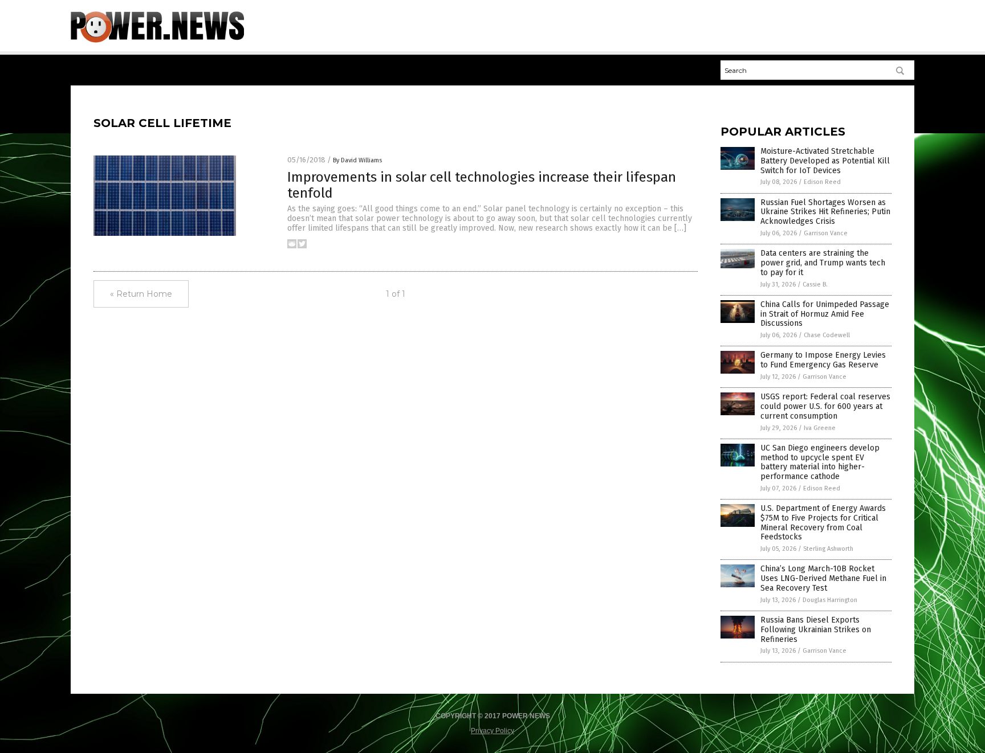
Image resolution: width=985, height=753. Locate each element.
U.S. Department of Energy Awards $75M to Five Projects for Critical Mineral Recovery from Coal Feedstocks (823, 523)
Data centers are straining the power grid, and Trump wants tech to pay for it (822, 262)
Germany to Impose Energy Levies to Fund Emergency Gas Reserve (823, 360)
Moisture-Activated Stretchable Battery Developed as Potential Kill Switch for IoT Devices (825, 160)
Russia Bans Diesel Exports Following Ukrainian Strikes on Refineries (815, 629)
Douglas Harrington (830, 600)
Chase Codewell (827, 335)
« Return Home (141, 294)
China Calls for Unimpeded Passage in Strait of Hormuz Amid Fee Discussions (824, 314)
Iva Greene (820, 428)
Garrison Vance (826, 233)
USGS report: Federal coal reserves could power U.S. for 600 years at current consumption (825, 406)
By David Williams (357, 160)
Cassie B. (815, 284)
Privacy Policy (492, 731)
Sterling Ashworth (828, 549)
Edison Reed (822, 182)
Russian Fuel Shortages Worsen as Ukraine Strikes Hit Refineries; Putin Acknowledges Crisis (825, 212)
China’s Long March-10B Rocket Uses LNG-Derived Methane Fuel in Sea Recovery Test (823, 578)
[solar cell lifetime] (157, 40)
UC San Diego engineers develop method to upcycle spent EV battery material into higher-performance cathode (820, 462)
